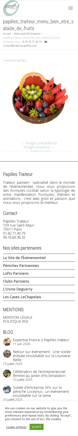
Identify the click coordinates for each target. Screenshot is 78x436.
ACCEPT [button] (36, 427)
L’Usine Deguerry (17, 289)
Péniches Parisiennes (21, 265)
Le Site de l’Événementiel (24, 257)
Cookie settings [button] (16, 427)
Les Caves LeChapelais (22, 296)
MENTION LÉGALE (17, 317)
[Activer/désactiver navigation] (70, 8)
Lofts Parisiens (16, 273)
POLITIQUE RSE (15, 321)
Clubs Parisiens (16, 281)
